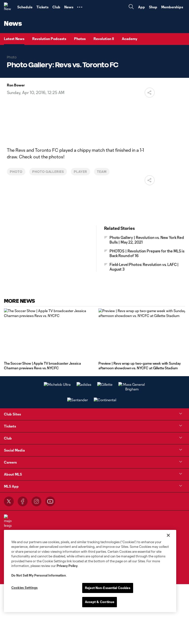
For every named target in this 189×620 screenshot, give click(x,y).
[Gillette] (104, 384)
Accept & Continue (99, 602)
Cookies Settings (24, 588)
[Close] (168, 535)
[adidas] (84, 384)
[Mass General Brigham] (131, 389)
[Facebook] (23, 501)
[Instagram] (36, 501)
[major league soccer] (8, 523)
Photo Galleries (48, 171)
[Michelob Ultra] (57, 384)
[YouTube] (50, 501)
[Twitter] (9, 501)
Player (80, 171)
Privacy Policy (67, 566)
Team (102, 171)
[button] (79, 7)
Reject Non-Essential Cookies (107, 588)
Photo (16, 171)
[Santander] (77, 400)
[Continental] (105, 400)
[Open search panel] (131, 7)
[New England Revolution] (8, 7)
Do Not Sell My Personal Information (38, 575)
